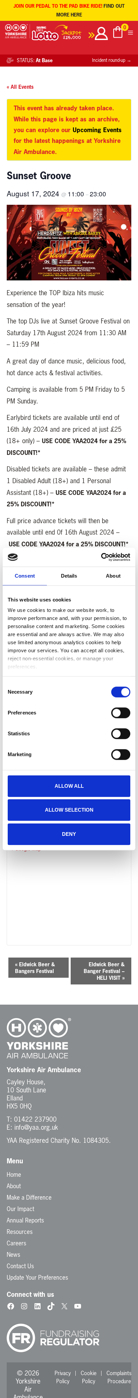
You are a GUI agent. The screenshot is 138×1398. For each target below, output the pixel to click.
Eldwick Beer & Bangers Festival (35, 967)
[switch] (120, 712)
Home (14, 1174)
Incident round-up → (111, 60)
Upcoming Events (97, 130)
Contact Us (20, 1266)
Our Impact (20, 1208)
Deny (69, 834)
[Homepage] (17, 34)
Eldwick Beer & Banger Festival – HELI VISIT (104, 971)
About (14, 1186)
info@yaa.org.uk (36, 1127)
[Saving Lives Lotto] (63, 34)
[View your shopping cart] (118, 33)
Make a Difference (29, 1197)
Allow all (69, 786)
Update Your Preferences (37, 1277)
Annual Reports (25, 1220)
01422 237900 (35, 1119)
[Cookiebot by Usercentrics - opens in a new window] (101, 557)
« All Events (20, 86)
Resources (19, 1231)
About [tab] (113, 576)
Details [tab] (69, 576)
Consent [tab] (25, 576)
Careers (16, 1243)
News (13, 1254)
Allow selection (69, 810)
